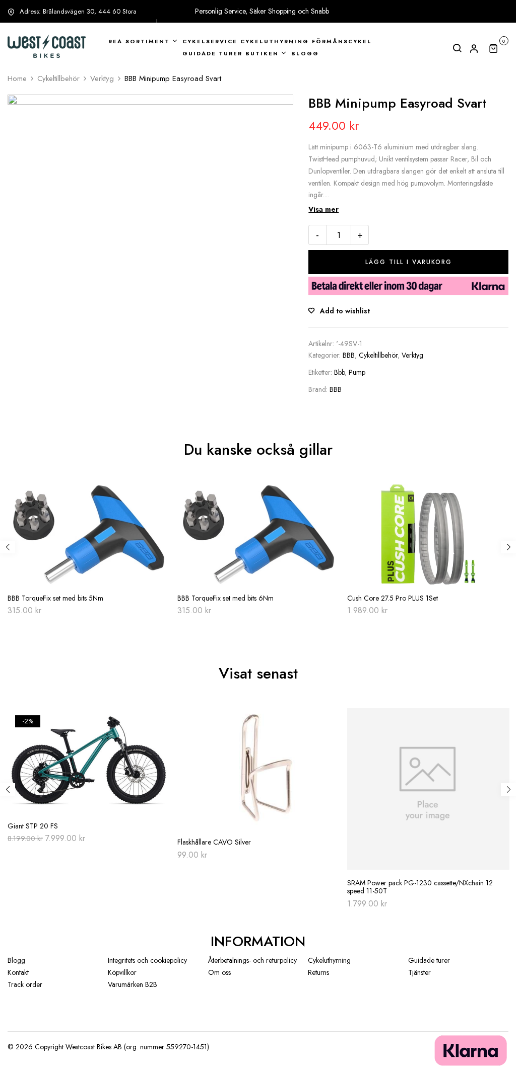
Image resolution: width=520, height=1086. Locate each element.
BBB (349, 355)
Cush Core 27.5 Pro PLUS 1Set (392, 598)
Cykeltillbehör (58, 78)
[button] (498, 47)
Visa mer (323, 209)
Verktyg (102, 78)
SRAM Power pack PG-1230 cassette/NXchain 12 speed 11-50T (420, 887)
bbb (339, 372)
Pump (357, 372)
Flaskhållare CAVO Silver (214, 842)
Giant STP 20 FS (33, 826)
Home (17, 78)
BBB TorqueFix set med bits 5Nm (55, 598)
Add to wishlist (345, 311)
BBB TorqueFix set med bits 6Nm (225, 598)
